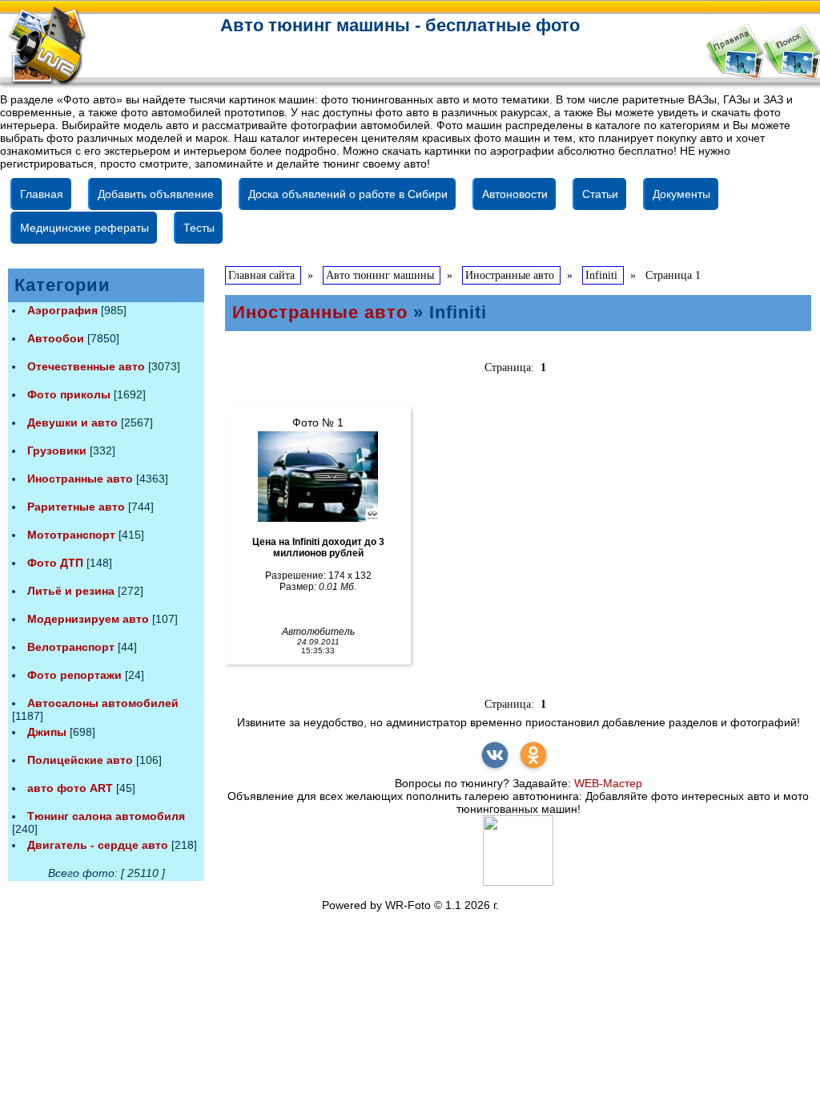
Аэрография (62, 310)
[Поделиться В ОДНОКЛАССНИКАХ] (533, 755)
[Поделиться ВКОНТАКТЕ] (494, 755)
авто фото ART (70, 788)
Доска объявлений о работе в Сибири (348, 194)
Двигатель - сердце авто (97, 844)
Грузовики (56, 450)
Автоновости (515, 194)
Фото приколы (69, 394)
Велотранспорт (71, 646)
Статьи (600, 194)
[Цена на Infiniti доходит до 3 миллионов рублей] (318, 477)
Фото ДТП (55, 562)
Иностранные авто (80, 478)
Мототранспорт (71, 534)
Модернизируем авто (88, 618)
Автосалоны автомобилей (103, 703)
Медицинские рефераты (84, 227)
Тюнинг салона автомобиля (106, 816)
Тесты (199, 227)
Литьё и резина (71, 590)
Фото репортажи (74, 675)
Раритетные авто (76, 506)
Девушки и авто (72, 422)
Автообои (55, 338)
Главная (41, 194)
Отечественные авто (86, 366)
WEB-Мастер (608, 783)
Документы (681, 194)
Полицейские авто (80, 760)
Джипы (46, 731)
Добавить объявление (156, 194)
